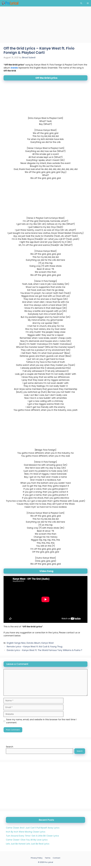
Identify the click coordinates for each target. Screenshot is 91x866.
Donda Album (34, 643)
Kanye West (47, 643)
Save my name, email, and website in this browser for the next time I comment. (41, 721)
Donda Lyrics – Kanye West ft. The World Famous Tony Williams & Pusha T (44, 650)
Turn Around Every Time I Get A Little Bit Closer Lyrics (32, 835)
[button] (81, 3)
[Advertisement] (45, 25)
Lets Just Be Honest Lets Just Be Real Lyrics (27, 843)
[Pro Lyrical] (10, 3)
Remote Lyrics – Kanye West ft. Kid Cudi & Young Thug (34, 646)
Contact (56, 858)
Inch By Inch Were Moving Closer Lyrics (25, 831)
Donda (14, 67)
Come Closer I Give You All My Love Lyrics (27, 839)
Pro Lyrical (48, 862)
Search (9, 746)
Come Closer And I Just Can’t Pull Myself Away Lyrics (32, 827)
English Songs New (16, 643)
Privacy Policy (36, 858)
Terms (47, 858)
